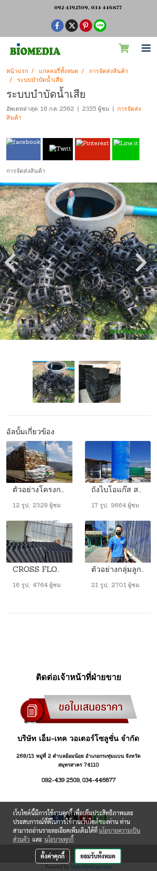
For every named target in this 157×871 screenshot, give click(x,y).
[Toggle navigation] (146, 48)
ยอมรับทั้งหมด (98, 856)
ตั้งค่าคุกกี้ (52, 856)
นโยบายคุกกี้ (59, 839)
